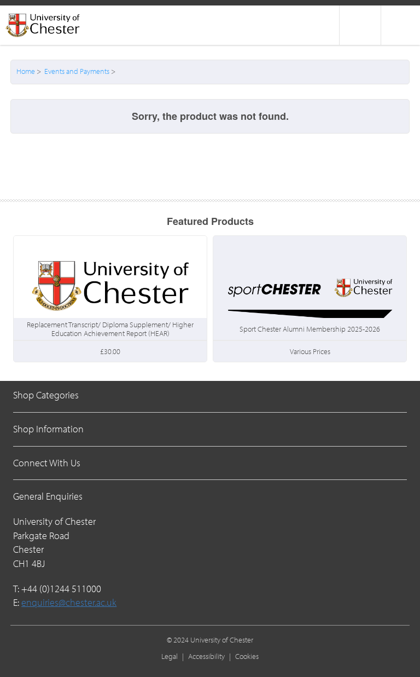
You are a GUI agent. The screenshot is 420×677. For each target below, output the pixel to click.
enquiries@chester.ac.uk (68, 602)
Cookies (247, 656)
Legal (169, 656)
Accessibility (206, 656)
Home (25, 71)
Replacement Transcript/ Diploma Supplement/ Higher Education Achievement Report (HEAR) (110, 329)
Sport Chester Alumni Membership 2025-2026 (310, 329)
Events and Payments (76, 71)
